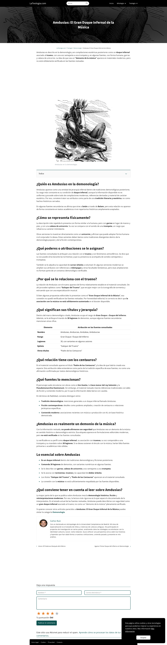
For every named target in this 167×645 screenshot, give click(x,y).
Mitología (120, 3)
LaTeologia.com (38, 3)
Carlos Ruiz (55, 521)
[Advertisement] (83, 80)
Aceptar (143, 637)
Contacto (59, 642)
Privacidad (51, 642)
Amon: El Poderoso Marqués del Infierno (52, 546)
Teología (132, 3)
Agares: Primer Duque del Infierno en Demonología (112, 546)
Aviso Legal (35, 642)
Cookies (43, 642)
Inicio (111, 3)
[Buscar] (86, 3)
